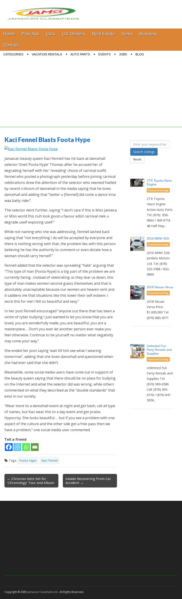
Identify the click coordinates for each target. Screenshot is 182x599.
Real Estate (103, 33)
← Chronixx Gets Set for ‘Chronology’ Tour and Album (30, 480)
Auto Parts (80, 54)
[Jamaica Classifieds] (43, 11)
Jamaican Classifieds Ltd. (42, 592)
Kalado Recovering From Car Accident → (88, 480)
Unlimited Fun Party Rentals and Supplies (159, 349)
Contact (11, 45)
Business (148, 33)
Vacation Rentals (47, 54)
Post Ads (30, 33)
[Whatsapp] (26, 447)
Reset (137, 159)
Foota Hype (28, 460)
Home (9, 33)
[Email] (35, 447)
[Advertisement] (91, 96)
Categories (13, 54)
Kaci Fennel (49, 460)
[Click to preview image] (31, 148)
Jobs (123, 54)
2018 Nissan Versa (160, 287)
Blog (139, 54)
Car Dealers (73, 33)
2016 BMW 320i (158, 238)
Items (127, 33)
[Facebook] (9, 447)
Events (104, 54)
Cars (50, 33)
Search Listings (144, 152)
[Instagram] (17, 447)
